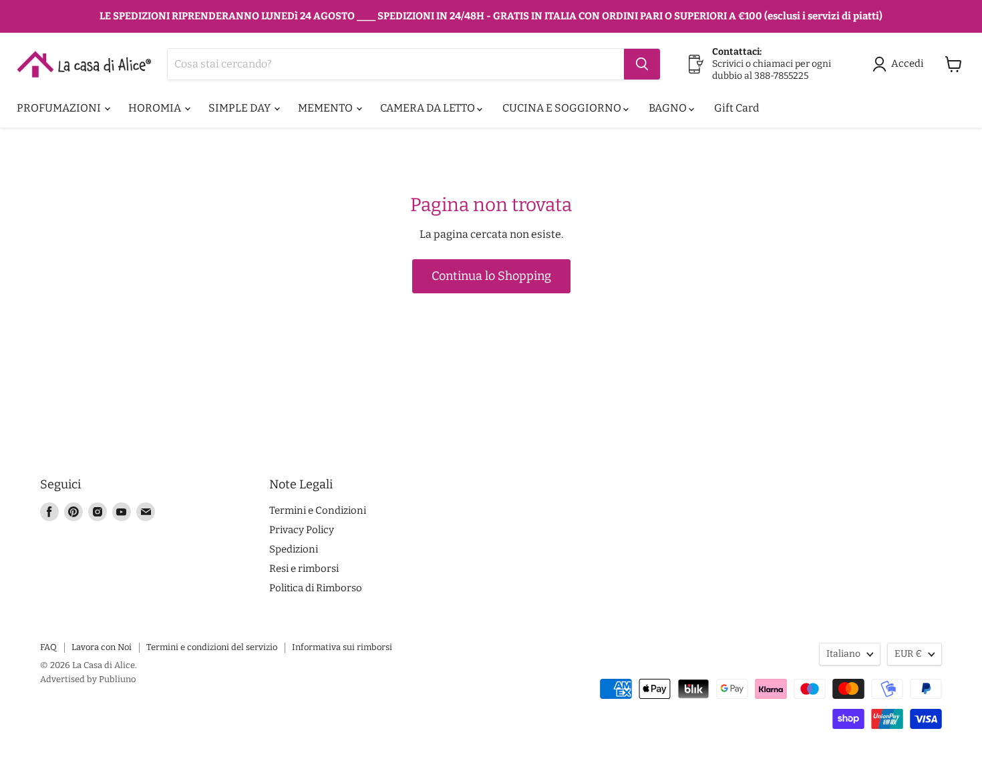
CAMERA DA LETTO (428, 108)
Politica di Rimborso (315, 588)
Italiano (843, 653)
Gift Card (736, 108)
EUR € (908, 653)
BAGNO (669, 108)
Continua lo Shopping (491, 276)
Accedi (907, 63)
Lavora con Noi (101, 647)
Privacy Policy (301, 530)
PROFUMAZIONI (60, 108)
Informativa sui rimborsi (342, 647)
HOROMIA (155, 108)
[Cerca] (642, 64)
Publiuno (117, 679)
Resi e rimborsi (304, 569)
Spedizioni (293, 549)
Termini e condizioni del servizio (211, 647)
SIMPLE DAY (240, 108)
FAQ (48, 647)
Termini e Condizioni (317, 510)
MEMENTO (326, 108)
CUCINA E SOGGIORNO (562, 108)
